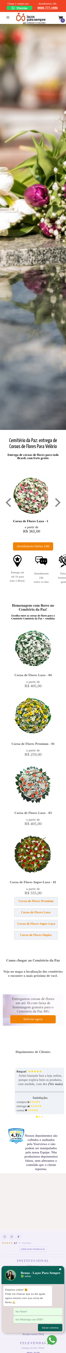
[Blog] (18, 1236)
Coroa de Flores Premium (36, 901)
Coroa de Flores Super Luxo (36, 923)
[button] (14, 903)
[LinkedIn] (4, 1236)
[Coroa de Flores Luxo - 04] (33, 650)
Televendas (33, 1343)
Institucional (33, 1261)
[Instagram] (11, 1236)
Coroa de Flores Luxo (36, 912)
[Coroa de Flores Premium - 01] (33, 718)
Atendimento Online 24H (33, 546)
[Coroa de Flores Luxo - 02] (31, 498)
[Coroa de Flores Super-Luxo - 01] (33, 856)
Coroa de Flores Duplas (36, 935)
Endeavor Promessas (33, 1249)
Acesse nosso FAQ (33, 1334)
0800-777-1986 (47, 8)
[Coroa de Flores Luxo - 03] (33, 787)
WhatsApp (21, 8)
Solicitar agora (33, 1019)
